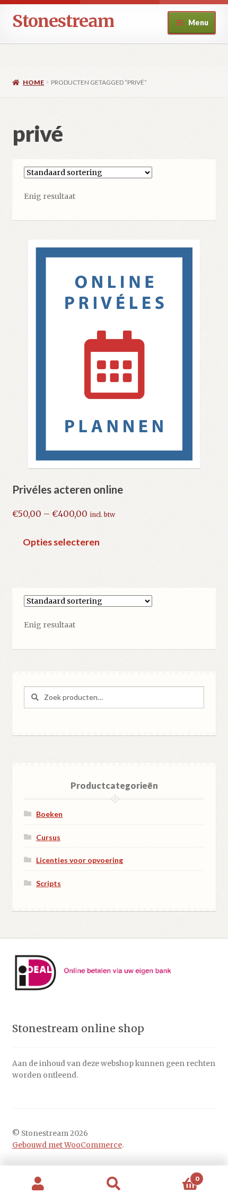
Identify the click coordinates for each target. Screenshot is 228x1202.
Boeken (49, 813)
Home (33, 82)
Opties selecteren (61, 542)
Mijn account (38, 1184)
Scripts (48, 883)
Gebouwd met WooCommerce (67, 1145)
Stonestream (63, 21)
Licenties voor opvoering (79, 859)
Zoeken (114, 1184)
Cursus (48, 837)
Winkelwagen (175, 1174)
